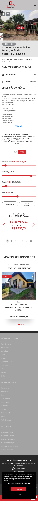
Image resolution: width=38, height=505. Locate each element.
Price (22, 152)
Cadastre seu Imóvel (7, 450)
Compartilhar (10, 204)
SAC (15, 152)
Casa (34, 75)
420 (30, 241)
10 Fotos (6, 36)
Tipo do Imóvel (10, 74)
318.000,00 (19, 53)
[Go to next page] (3, 244)
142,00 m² (32, 82)
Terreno (8, 82)
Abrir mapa (21, 465)
